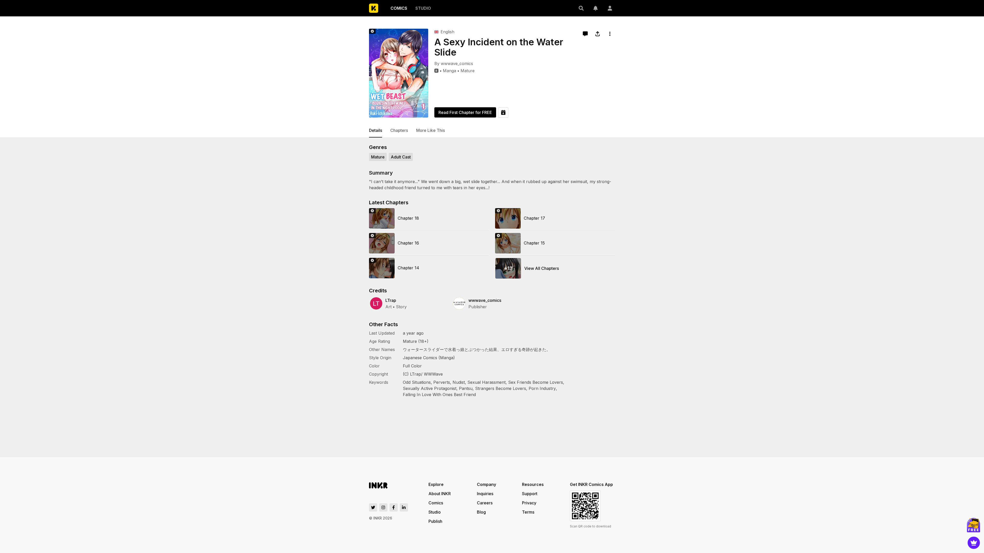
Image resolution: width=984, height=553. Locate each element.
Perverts (441, 382)
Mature (467, 70)
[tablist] (492, 130)
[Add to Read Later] (503, 112)
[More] (610, 34)
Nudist (459, 382)
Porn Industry (542, 388)
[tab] (375, 130)
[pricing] (974, 543)
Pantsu (466, 388)
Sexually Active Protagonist (429, 388)
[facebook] (393, 507)
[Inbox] (595, 8)
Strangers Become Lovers (500, 388)
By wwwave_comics (453, 63)
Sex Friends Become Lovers (535, 382)
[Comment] (585, 34)
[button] (581, 8)
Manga (449, 70)
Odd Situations (417, 382)
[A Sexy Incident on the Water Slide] (398, 73)
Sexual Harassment (486, 382)
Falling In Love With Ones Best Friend (439, 394)
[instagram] (383, 507)
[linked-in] (404, 507)
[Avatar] (610, 8)
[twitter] (373, 507)
